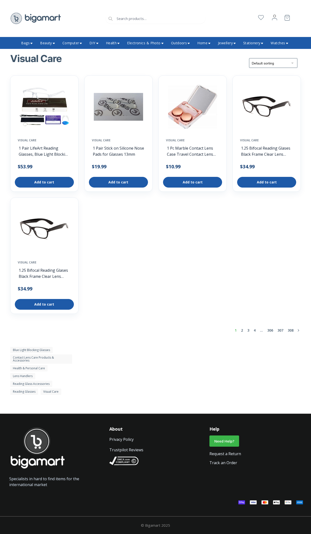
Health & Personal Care (29, 368)
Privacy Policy (121, 439)
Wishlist (261, 17)
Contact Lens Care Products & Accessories (33, 358)
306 (270, 330)
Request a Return (225, 453)
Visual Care (27, 140)
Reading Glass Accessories (31, 384)
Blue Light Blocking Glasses (31, 350)
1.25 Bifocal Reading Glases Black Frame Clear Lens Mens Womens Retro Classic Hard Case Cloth (265, 151)
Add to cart (44, 182)
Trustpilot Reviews (126, 450)
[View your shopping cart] (287, 18)
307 (280, 330)
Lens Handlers (23, 376)
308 (291, 330)
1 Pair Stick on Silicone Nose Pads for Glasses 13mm (118, 151)
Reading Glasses (24, 391)
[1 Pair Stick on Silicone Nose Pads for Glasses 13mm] (118, 108)
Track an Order (223, 462)
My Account (274, 17)
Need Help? (224, 441)
